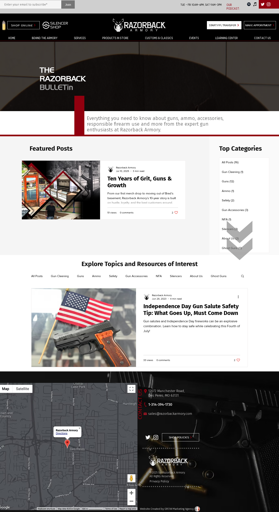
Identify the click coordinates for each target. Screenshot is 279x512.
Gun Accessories (136, 276)
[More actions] (239, 296)
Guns (80, 276)
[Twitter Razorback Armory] (148, 437)
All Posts (37, 276)
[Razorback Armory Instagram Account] (268, 4)
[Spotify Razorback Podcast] (249, 4)
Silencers (176, 276)
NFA (159, 276)
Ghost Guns (219, 276)
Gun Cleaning (60, 276)
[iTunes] (255, 4)
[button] (80, 38)
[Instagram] (156, 437)
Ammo (96, 276)
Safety (113, 276)
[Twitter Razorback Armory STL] (262, 4)
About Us (196, 276)
